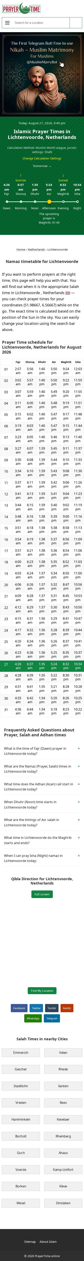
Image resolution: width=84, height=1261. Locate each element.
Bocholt (21, 1136)
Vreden (20, 1102)
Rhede (63, 1069)
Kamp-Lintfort (63, 1169)
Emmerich (20, 1052)
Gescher (21, 1069)
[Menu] (7, 22)
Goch (21, 1153)
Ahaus (63, 1153)
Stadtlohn (21, 1086)
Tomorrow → (42, 166)
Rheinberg (63, 1136)
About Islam (48, 1241)
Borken (20, 1186)
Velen (63, 1052)
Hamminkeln (20, 1119)
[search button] (76, 22)
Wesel (21, 1203)
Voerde (20, 1169)
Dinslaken (63, 1203)
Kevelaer (63, 1119)
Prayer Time (21, 8)
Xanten (63, 1086)
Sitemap (30, 1241)
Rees (63, 1102)
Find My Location (42, 990)
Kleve (63, 1186)
